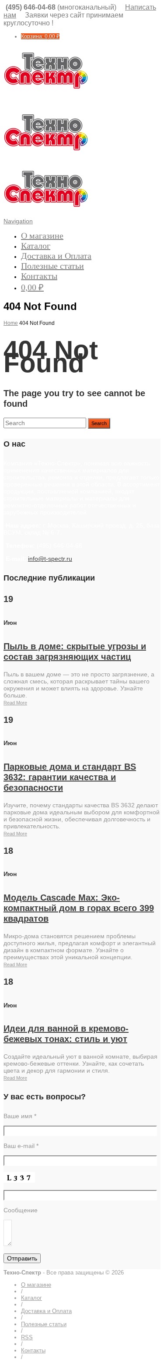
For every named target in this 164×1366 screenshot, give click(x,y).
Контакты (39, 276)
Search (99, 423)
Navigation (18, 221)
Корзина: (40, 36)
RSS (27, 1337)
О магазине (42, 235)
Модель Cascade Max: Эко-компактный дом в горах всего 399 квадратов (78, 908)
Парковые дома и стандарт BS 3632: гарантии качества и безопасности (69, 777)
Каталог (35, 245)
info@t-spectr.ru (50, 558)
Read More (15, 702)
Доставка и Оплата (56, 256)
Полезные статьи (52, 266)
